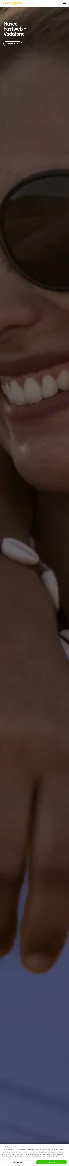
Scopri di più (11, 44)
